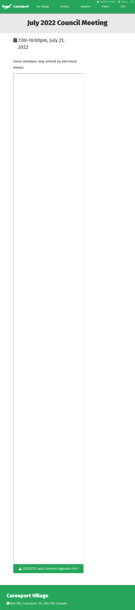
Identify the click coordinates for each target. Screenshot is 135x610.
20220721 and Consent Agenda (50, 569)
